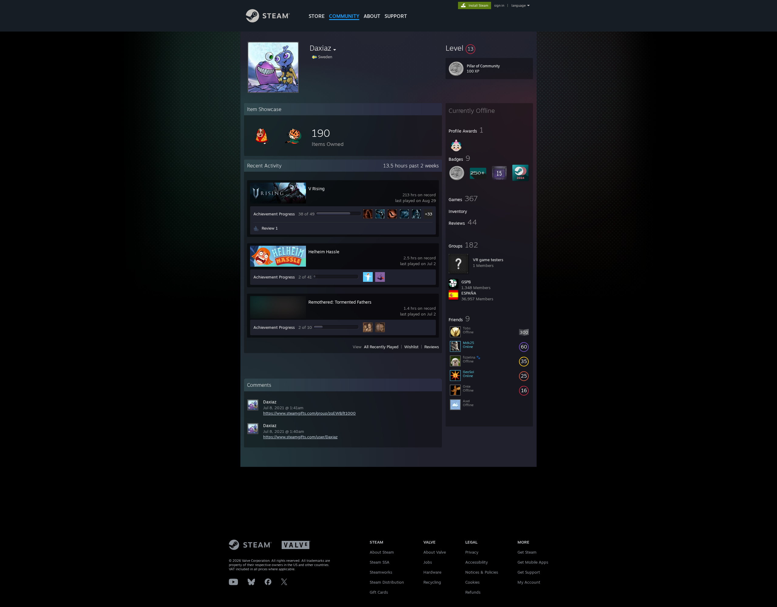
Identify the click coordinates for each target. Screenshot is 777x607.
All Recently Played (381, 346)
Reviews (431, 346)
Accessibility (476, 562)
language (518, 5)
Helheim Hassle (323, 251)
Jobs (427, 562)
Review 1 (270, 228)
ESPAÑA (468, 293)
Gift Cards (379, 592)
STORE (317, 16)
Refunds (472, 592)
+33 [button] (428, 213)
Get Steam (527, 552)
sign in (499, 5)
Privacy (471, 552)
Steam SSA (379, 562)
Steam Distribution (387, 582)
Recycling (432, 582)
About (372, 16)
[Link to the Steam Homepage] (268, 20)
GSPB (466, 281)
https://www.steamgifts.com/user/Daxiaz (300, 436)
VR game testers (488, 259)
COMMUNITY (344, 16)
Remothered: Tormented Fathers (340, 302)
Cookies (472, 582)
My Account (528, 582)
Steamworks (381, 572)
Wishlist (411, 346)
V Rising (316, 188)
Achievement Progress (274, 213)
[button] (489, 48)
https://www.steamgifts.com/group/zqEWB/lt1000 (309, 413)
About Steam (382, 552)
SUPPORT (396, 16)
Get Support (528, 572)
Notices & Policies (481, 572)
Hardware (432, 572)
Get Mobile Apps (532, 562)
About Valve (434, 552)
